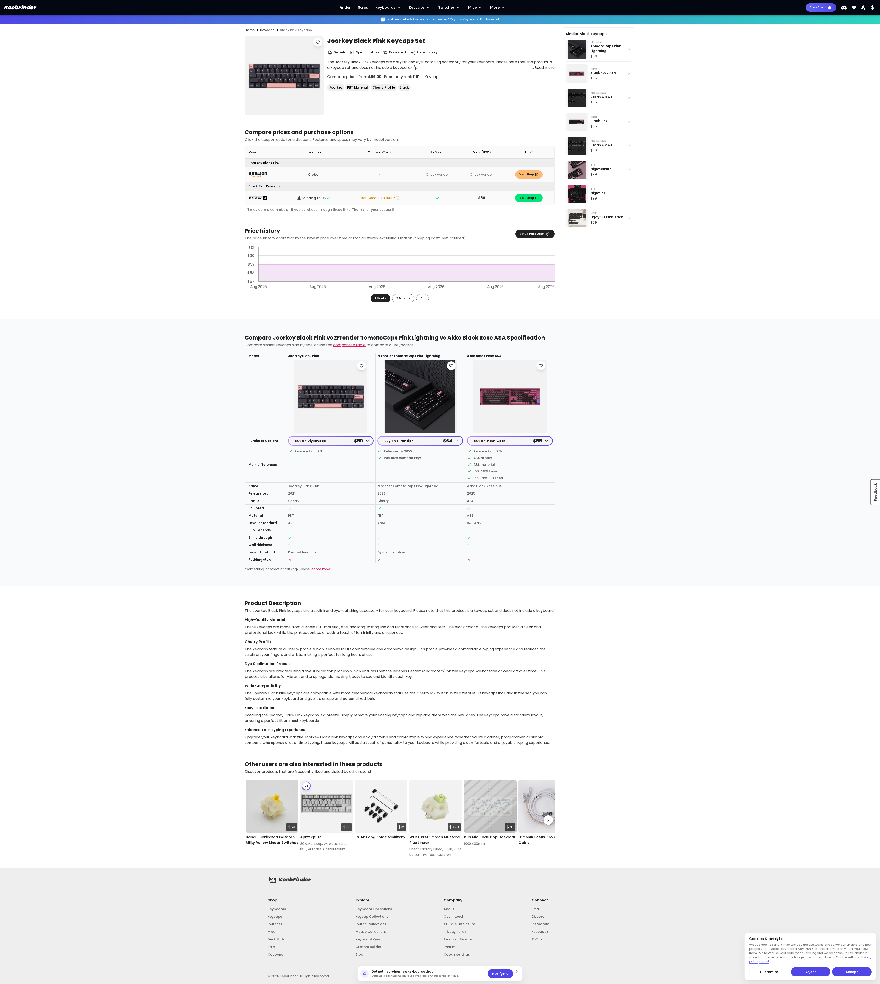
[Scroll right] (548, 820)
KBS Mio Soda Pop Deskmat (489, 837)
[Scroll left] (251, 820)
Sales (363, 7)
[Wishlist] (854, 8)
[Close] (517, 971)
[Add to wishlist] (318, 42)
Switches (446, 7)
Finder (345, 7)
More (495, 7)
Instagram (540, 924)
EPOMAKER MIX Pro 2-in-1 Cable (541, 839)
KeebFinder (20, 7)
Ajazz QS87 (310, 837)
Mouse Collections (371, 931)
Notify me (500, 973)
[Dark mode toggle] (864, 8)
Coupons (275, 954)
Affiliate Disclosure (459, 924)
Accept (852, 972)
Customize (769, 972)
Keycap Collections (372, 916)
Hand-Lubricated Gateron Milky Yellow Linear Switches (272, 839)
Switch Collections (371, 924)
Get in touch (454, 916)
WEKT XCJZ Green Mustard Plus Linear (434, 839)
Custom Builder (368, 947)
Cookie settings (457, 954)
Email (536, 909)
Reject (810, 972)
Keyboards (385, 7)
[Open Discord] (844, 7)
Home (250, 30)
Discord (538, 916)
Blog (359, 954)
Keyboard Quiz (368, 939)
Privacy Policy (455, 931)
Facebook (540, 931)
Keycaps (417, 7)
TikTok (537, 939)
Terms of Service (458, 939)
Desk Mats (276, 939)
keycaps (267, 30)
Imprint (450, 947)
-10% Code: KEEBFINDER (377, 198)
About (449, 909)
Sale (271, 947)
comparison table (349, 345)
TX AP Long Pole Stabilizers (380, 837)
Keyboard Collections (374, 909)
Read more (545, 67)
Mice (472, 7)
